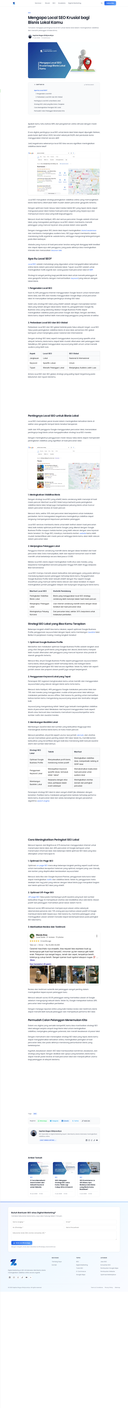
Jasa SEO (103, 1262)
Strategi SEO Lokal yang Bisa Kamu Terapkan (49, 104)
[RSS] (30, 1277)
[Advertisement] (64, 395)
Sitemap (117, 1287)
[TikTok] (94, 1140)
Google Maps (80, 1275)
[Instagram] (89, 1140)
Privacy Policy (109, 1287)
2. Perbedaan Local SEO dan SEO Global (49, 97)
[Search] (101, 3)
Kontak (54, 1265)
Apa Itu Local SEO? (40, 90)
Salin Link (87, 1121)
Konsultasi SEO (105, 1265)
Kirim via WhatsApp (23, 1243)
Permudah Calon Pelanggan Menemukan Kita (49, 111)
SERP (91, 270)
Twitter (76, 1121)
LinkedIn (66, 1121)
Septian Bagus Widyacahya (43, 35)
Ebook (47, 3)
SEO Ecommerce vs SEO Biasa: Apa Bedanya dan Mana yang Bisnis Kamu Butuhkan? (87, 1185)
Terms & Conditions (97, 1287)
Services (38, 3)
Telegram (55, 1121)
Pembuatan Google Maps (109, 1268)
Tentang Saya (57, 1262)
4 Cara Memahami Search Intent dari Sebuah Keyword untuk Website (37, 1183)
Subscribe (110, 3)
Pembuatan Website (107, 1271)
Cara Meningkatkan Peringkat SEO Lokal (47, 107)
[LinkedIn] (86, 1140)
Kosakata (61, 3)
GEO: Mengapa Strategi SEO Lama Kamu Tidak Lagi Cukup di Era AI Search (64, 1183)
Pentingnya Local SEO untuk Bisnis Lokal (47, 101)
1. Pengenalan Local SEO (44, 94)
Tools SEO (79, 1268)
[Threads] (91, 1140)
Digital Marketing (74, 3)
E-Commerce (81, 1271)
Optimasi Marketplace (108, 1275)
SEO (53, 3)
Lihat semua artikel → (48, 1140)
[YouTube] (97, 1140)
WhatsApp (43, 1121)
